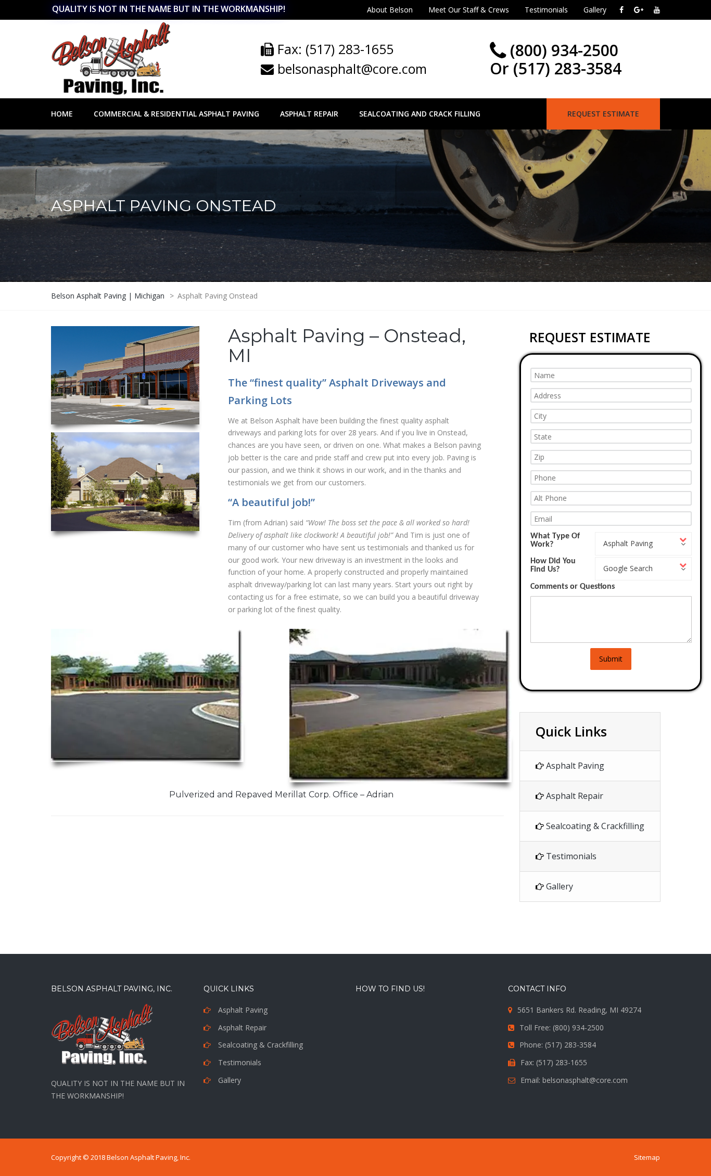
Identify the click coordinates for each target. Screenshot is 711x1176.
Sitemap (647, 1157)
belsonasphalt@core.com (350, 68)
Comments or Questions (572, 587)
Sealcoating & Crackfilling (594, 826)
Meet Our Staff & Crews (468, 10)
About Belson (390, 10)
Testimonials (546, 10)
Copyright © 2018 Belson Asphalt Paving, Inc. (121, 1157)
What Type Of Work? (555, 540)
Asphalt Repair (573, 796)
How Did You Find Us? (553, 565)
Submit (611, 659)
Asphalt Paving (574, 765)
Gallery (594, 10)
